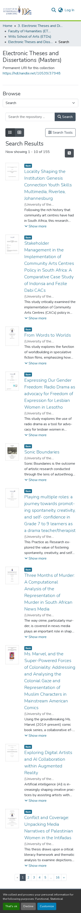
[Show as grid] (19, 132)
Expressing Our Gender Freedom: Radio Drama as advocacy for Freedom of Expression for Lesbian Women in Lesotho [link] (49, 393)
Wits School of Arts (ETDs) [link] (29, 36)
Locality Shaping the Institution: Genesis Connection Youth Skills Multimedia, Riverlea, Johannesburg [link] (48, 184)
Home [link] (7, 25)
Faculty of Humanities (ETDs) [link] (30, 31)
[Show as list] (10, 132)
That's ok (11, 906)
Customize (47, 906)
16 (57, 877)
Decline (28, 906)
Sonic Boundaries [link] (41, 452)
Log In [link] (69, 10)
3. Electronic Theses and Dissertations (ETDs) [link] (40, 25)
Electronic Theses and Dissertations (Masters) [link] (30, 41)
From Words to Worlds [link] (47, 335)
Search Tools (62, 132)
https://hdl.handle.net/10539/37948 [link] (32, 73)
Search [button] (67, 116)
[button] (25, 10)
